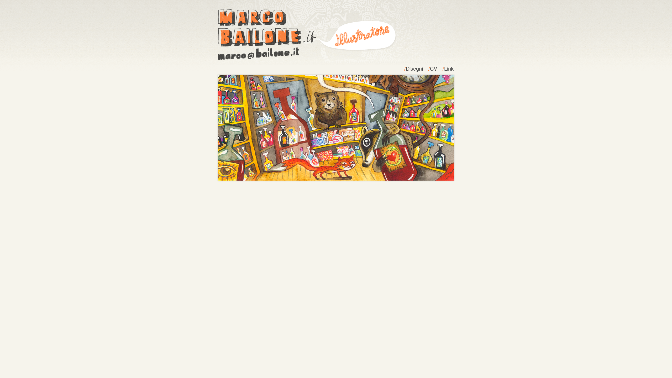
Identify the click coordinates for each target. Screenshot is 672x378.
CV (433, 68)
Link (449, 68)
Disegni (414, 68)
